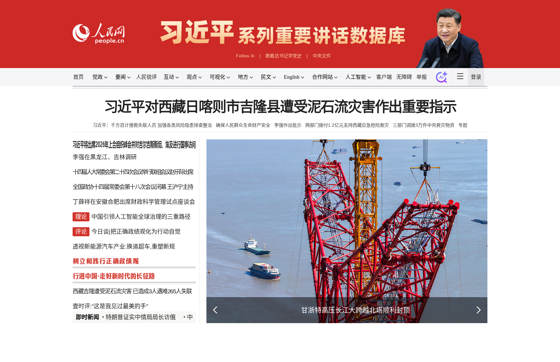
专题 (462, 125)
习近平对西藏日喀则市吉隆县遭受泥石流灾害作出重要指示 (280, 107)
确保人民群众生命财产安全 (243, 125)
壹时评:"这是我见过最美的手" (110, 306)
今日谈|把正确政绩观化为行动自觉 (136, 231)
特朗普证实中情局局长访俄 (141, 317)
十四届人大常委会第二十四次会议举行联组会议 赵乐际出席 (132, 172)
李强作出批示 (287, 125)
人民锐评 (146, 77)
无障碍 (404, 77)
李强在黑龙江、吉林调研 (105, 157)
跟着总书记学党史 (283, 55)
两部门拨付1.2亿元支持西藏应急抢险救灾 (347, 125)
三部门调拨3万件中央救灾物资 (423, 125)
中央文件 (322, 55)
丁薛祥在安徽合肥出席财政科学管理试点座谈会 (134, 202)
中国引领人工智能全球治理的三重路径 (141, 217)
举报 (421, 77)
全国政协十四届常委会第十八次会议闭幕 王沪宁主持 (133, 187)
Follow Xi (245, 55)
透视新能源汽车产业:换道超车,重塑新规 (124, 246)
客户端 (384, 77)
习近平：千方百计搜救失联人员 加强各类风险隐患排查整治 (152, 125)
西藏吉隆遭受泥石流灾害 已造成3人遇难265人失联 (132, 291)
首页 (78, 77)
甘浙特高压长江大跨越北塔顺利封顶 (355, 310)
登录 (476, 77)
